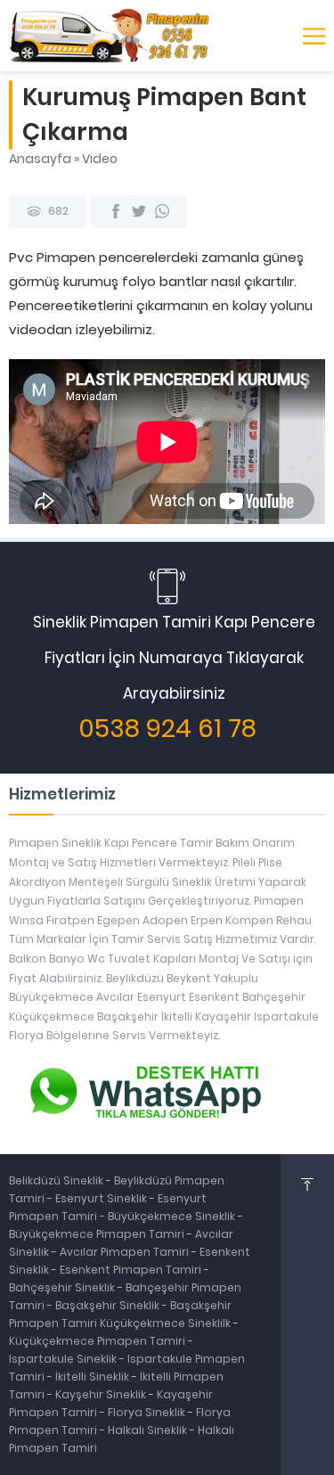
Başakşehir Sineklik (108, 1305)
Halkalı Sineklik (149, 1430)
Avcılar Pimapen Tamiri (125, 1251)
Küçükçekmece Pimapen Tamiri (97, 1340)
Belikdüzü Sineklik (57, 1180)
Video (100, 159)
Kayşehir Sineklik (102, 1394)
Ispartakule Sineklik (64, 1358)
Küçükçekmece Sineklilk (166, 1323)
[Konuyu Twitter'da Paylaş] (139, 211)
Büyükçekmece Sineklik (173, 1216)
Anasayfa (40, 159)
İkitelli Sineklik (93, 1376)
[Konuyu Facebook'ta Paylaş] (116, 211)
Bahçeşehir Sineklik (62, 1287)
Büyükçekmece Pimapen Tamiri (98, 1233)
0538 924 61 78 (167, 728)
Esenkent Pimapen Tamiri (132, 1269)
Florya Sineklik (148, 1412)
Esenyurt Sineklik (102, 1198)
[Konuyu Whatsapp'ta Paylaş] (162, 211)
